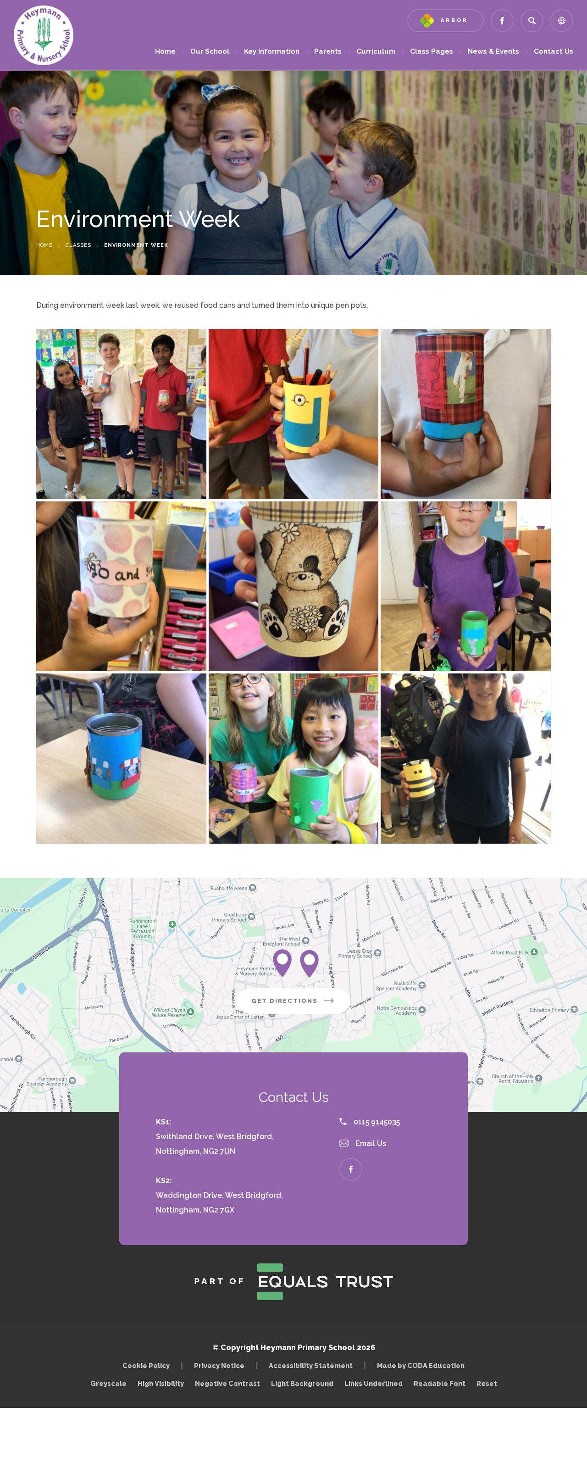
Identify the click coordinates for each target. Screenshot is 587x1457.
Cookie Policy (146, 1365)
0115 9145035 (376, 1122)
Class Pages (431, 51)
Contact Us (553, 51)
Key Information (271, 51)
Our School (209, 51)
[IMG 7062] (121, 586)
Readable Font (439, 1383)
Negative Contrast (227, 1383)
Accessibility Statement (311, 1365)
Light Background (302, 1383)
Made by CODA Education (423, 1365)
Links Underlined (373, 1383)
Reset (486, 1383)
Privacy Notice (219, 1365)
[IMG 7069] (466, 758)
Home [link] (44, 245)
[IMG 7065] (294, 758)
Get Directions (300, 1005)
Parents (328, 51)
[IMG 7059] (121, 414)
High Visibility (161, 1383)
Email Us (370, 1143)
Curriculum (375, 51)
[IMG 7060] (294, 414)
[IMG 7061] (466, 414)
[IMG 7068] (466, 586)
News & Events (493, 51)
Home (165, 51)
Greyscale (108, 1383)
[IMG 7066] (121, 758)
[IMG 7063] (294, 586)
